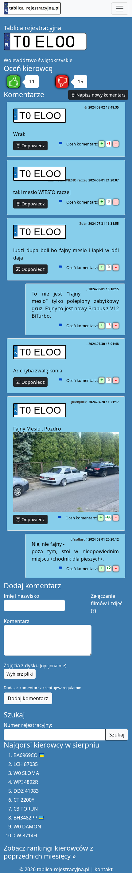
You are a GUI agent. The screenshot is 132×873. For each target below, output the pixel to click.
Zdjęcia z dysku (35, 665)
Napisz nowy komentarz (100, 95)
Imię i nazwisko (21, 596)
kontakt (104, 869)
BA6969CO (26, 755)
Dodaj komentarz (28, 698)
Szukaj (116, 734)
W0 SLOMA (26, 773)
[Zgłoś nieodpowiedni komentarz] (60, 144)
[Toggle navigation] (119, 8)
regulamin (72, 687)
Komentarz (16, 621)
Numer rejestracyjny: (28, 725)
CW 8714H (25, 835)
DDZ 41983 (26, 791)
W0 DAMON (27, 826)
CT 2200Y (24, 799)
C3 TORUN (26, 808)
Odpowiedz (32, 146)
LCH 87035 (26, 764)
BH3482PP (25, 817)
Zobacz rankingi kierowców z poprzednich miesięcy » (48, 851)
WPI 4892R (26, 782)
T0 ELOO (40, 115)
